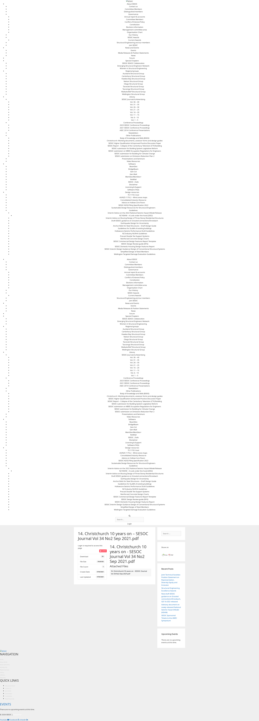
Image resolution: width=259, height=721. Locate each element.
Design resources (132, 192)
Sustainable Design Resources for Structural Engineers (133, 208)
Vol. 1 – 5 (134, 120)
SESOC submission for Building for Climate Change (134, 153)
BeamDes (133, 166)
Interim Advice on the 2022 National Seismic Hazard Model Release (135, 213)
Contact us (133, 6)
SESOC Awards (133, 37)
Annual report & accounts (134, 17)
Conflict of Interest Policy (135, 22)
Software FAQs (133, 190)
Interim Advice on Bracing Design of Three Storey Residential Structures (134, 218)
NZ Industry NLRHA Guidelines (134, 233)
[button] (129, 524)
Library (132, 97)
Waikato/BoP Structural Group (133, 91)
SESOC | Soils (133, 182)
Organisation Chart (134, 32)
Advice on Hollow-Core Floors (133, 202)
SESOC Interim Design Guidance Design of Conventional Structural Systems (135, 249)
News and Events (132, 48)
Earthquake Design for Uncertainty (135, 223)
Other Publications (133, 135)
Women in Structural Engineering (133, 68)
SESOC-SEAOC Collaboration (133, 63)
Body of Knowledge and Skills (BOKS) (134, 138)
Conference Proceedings (133, 122)
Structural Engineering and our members (133, 42)
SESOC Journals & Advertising (133, 99)
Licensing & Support (133, 187)
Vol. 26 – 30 (134, 107)
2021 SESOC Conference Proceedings (135, 128)
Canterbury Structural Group (133, 76)
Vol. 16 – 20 (134, 112)
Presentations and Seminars (133, 159)
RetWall (133, 179)
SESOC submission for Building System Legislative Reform (135, 148)
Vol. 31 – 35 (134, 104)
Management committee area (135, 30)
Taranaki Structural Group (133, 86)
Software (132, 164)
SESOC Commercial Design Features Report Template (134, 241)
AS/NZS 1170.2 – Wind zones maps (133, 197)
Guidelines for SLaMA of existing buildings (134, 228)
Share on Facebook (163, 551)
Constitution (135, 24)
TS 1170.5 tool (133, 195)
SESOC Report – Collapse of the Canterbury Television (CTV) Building (135, 146)
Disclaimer (133, 184)
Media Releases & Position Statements (133, 53)
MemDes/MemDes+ (133, 177)
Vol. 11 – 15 (134, 115)
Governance (133, 14)
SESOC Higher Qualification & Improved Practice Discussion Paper (134, 143)
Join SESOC (133, 45)
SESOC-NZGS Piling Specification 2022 (133, 205)
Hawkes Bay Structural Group (133, 79)
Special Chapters (132, 61)
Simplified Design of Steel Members (135, 251)
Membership (3, 667)
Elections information (134, 27)
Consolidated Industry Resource (133, 200)
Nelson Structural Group (133, 81)
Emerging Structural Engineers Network (133, 66)
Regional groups (132, 71)
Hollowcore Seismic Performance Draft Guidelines (135, 231)
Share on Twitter (173, 551)
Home (1, 659)
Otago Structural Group (133, 84)
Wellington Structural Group (133, 94)
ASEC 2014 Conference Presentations (135, 130)
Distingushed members (133, 11)
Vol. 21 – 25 (134, 109)
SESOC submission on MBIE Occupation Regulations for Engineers (134, 151)
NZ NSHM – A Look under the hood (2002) (136, 215)
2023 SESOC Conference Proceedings (135, 125)
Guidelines (133, 210)
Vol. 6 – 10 (135, 117)
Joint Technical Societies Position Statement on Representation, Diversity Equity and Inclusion (170, 580)
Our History (133, 35)
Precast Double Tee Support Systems (134, 236)
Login (103, 551)
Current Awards (134, 40)
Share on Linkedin (168, 551)
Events (133, 50)
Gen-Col (133, 171)
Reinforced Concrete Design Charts (134, 238)
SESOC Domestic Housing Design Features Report (134, 246)
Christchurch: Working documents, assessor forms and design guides (135, 140)
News (133, 55)
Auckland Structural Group (133, 73)
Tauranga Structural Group (133, 89)
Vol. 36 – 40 (134, 102)
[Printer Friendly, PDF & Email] (167, 556)
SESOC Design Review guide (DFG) (134, 244)
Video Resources (133, 161)
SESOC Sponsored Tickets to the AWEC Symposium (169, 618)
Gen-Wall (133, 174)
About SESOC (132, 4)
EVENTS (5, 704)
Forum (132, 58)
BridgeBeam (133, 169)
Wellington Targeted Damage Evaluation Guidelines (134, 254)
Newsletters (133, 133)
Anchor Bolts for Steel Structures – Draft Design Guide (134, 226)
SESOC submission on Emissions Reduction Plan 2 (134, 156)
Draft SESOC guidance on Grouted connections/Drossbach (134, 220)
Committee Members (133, 9)
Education (3, 677)
